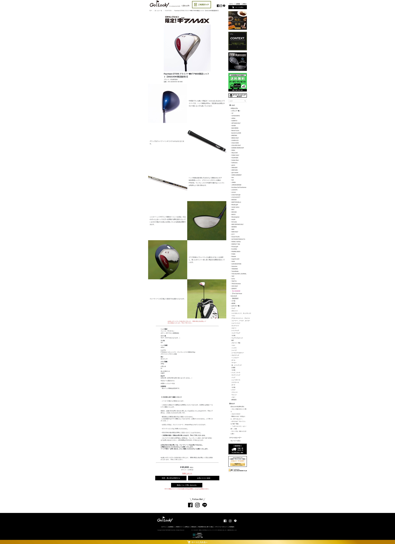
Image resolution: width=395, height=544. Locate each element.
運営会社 (193, 527)
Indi (233, 180)
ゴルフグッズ (235, 355)
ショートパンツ (236, 323)
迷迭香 (233, 303)
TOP (150, 10)
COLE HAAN (235, 143)
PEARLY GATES (236, 241)
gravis (233, 165)
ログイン (231, 3)
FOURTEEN (168, 10)
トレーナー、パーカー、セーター (241, 320)
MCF (233, 209)
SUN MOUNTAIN (236, 264)
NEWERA (234, 227)
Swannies (234, 266)
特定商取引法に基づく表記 (205, 527)
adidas (233, 118)
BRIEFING (234, 135)
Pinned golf (235, 246)
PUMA (233, 254)
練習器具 (234, 399)
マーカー (234, 362)
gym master (235, 172)
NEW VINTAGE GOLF (237, 224)
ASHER (234, 125)
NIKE (233, 229)
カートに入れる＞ (199, 542)
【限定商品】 (235, 298)
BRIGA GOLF (235, 138)
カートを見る (239, 7)
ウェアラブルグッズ (237, 338)
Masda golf (235, 204)
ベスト (233, 315)
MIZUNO (234, 212)
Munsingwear (235, 217)
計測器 (233, 367)
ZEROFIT (234, 288)
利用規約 (231, 527)
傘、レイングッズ (236, 365)
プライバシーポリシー (221, 527)
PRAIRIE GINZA (236, 251)
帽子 (233, 340)
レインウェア (235, 330)
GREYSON (235, 170)
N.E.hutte (234, 222)
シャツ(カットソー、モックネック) (241, 313)
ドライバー (235, 392)
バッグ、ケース (236, 372)
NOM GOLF (235, 231)
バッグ (233, 377)
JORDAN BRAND (236, 185)
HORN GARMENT (237, 175)
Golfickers (234, 162)
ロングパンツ (235, 325)
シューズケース (236, 380)
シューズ (234, 350)
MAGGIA (234, 199)
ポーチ (233, 385)
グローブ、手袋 (236, 343)
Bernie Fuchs (235, 130)
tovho (233, 278)
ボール (233, 360)
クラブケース (235, 382)
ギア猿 (233, 301)
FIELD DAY (235, 152)
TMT (233, 276)
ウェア (233, 308)
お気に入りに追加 (203, 478)
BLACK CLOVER (236, 133)
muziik (233, 219)
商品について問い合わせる (187, 485)
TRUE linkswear (236, 283)
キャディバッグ (236, 375)
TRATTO (234, 281)
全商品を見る (234, 108)
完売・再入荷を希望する (171, 478)
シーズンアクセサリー (238, 352)
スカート (234, 328)
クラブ (233, 390)
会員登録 (238, 3)
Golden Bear (235, 160)
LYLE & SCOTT (236, 197)
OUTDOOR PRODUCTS (238, 239)
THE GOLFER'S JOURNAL (239, 273)
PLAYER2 (234, 249)
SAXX (233, 261)
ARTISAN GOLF (236, 123)
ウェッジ (234, 394)
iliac (233, 177)
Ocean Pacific (236, 236)
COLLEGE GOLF (236, 145)
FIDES (233, 150)
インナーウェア (236, 333)
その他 (233, 335)
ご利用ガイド (178, 527)
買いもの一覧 (158, 10)
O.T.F (233, 234)
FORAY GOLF (235, 155)
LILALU (234, 192)
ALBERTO (234, 120)
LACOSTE (234, 190)
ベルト (233, 345)
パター (233, 397)
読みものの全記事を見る (237, 406)
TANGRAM (235, 269)
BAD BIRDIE (235, 128)
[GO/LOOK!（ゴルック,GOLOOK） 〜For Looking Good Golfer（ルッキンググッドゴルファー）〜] (169, 3)
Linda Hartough (236, 194)
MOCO (233, 214)
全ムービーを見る (235, 440)
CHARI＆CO (235, 140)
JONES (234, 182)
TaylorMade (235, 271)
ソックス (234, 348)
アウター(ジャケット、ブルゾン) (241, 318)
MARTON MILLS (236, 202)
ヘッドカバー (235, 357)
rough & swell (235, 259)
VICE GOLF (235, 286)
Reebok (234, 256)
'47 (232, 113)
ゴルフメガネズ (236, 414)
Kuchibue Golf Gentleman (239, 187)
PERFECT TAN (236, 244)
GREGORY (235, 167)
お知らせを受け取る (22, 49)
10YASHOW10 (236, 115)
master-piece (235, 207)
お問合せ (244, 3)
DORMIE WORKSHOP (238, 148)
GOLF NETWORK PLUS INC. (169, 530)
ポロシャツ (235, 311)
